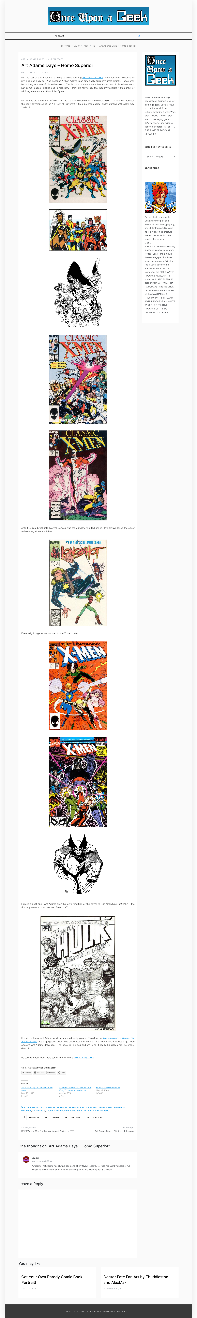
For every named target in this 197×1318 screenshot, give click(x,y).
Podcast (59, 36)
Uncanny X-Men (67, 1111)
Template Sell (123, 1311)
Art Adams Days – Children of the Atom (115, 1131)
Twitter (55, 1118)
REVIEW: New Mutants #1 (108, 1087)
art (23, 59)
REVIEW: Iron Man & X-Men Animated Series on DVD (47, 1131)
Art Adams (58, 1107)
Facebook (34, 1118)
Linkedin (97, 1118)
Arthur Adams (89, 1107)
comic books (37, 59)
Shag (45, 72)
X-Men (91, 1111)
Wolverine (82, 1111)
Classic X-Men (105, 1107)
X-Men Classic (102, 1111)
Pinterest (77, 1118)
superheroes (55, 59)
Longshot (26, 1111)
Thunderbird (52, 1111)
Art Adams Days (73, 1107)
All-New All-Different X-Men (38, 1107)
